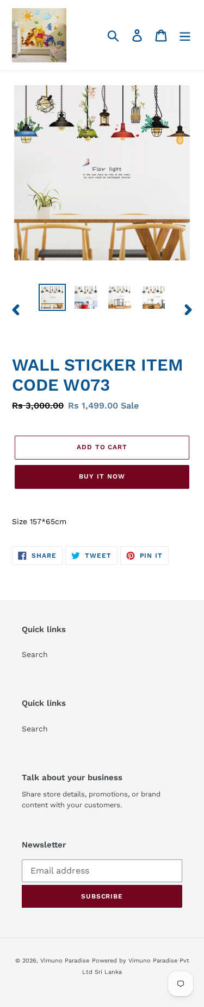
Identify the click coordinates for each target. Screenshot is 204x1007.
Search (35, 654)
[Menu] (185, 35)
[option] (52, 297)
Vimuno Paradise (64, 960)
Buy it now (102, 476)
